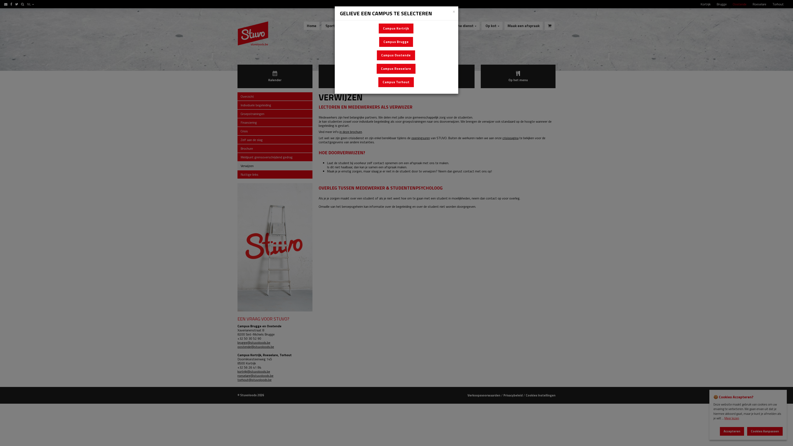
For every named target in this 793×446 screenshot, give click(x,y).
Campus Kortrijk (396, 28)
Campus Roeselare (396, 68)
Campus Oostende (396, 55)
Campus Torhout (396, 82)
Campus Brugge (396, 41)
